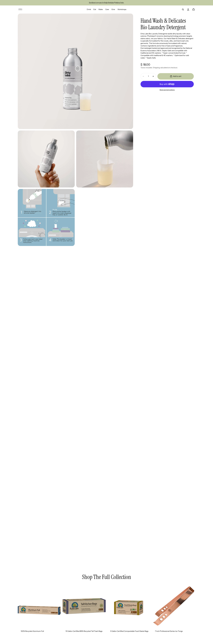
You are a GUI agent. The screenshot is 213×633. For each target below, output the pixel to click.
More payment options (167, 90)
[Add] (57, 623)
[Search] (183, 9)
